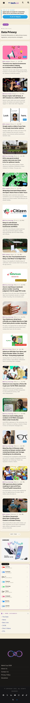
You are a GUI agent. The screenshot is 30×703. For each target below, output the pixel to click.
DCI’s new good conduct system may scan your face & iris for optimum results (12, 160)
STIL (3, 631)
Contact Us (5, 672)
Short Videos (6, 628)
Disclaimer (4, 678)
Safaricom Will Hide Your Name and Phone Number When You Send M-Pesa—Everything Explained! (14, 353)
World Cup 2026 (6, 665)
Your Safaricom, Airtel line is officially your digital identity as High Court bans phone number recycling (15, 321)
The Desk (5, 617)
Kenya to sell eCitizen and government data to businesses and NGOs (11, 224)
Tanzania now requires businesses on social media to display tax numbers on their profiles (14, 65)
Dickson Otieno (8, 93)
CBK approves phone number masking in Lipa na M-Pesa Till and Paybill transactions (12, 486)
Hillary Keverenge (8, 156)
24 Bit (4, 625)
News (4, 620)
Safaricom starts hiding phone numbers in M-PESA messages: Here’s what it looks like (13, 418)
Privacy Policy (5, 675)
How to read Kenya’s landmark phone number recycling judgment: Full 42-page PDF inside (14, 289)
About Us (4, 668)
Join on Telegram (16, 16)
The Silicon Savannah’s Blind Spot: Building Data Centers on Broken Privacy (11, 518)
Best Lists (5, 622)
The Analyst (7, 61)
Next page (14, 534)
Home (3, 28)
